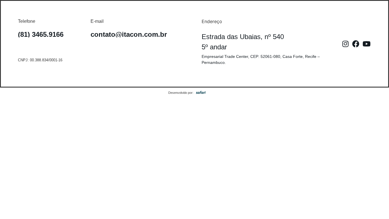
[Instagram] (345, 44)
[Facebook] (356, 44)
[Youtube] (366, 44)
